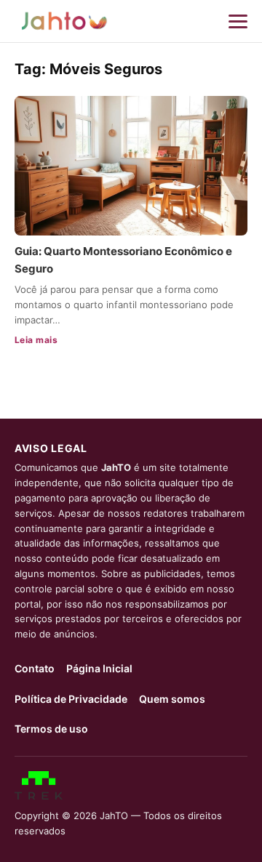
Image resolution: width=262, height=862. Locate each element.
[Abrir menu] (238, 21)
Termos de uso (51, 728)
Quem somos (172, 699)
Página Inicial (99, 668)
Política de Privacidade (71, 699)
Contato (35, 668)
